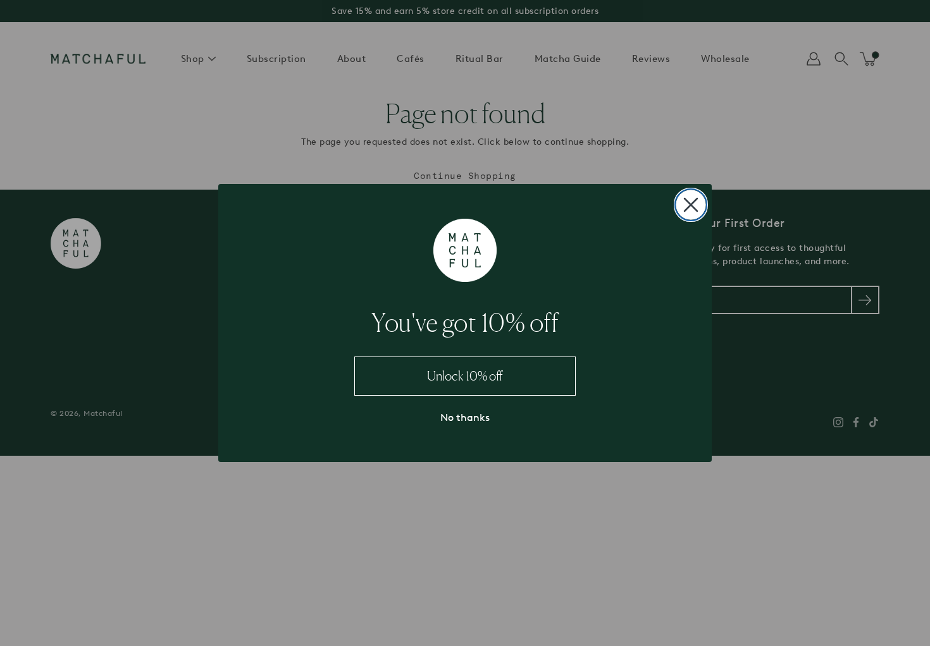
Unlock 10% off (465, 376)
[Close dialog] (691, 205)
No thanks (465, 417)
